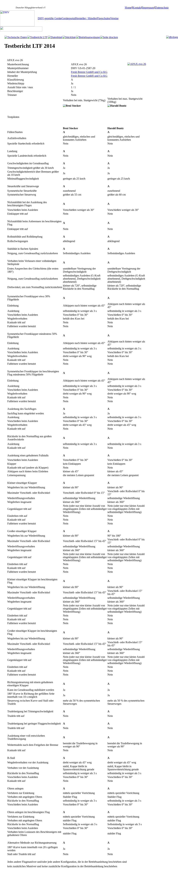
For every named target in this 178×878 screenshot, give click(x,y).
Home (128, 7)
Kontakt (136, 7)
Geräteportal (68, 18)
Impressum (148, 7)
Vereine (114, 18)
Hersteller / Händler (86, 18)
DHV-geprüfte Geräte (50, 18)
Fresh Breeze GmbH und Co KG (89, 72)
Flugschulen (103, 18)
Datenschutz (162, 7)
